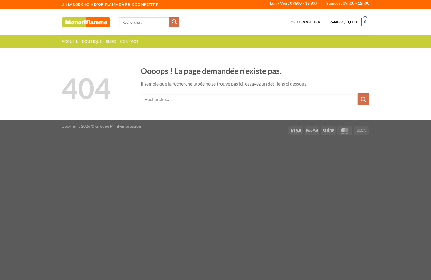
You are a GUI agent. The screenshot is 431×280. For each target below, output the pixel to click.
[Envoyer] (174, 22)
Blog (111, 41)
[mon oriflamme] (86, 22)
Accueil (70, 41)
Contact (129, 41)
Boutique (92, 41)
